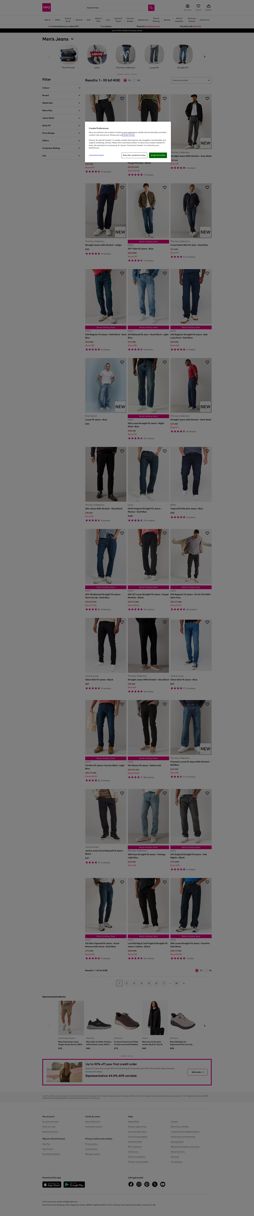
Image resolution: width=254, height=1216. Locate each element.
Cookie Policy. (128, 135)
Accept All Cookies (158, 155)
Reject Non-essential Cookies (134, 155)
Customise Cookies (96, 155)
